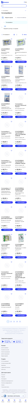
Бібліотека (3, 369)
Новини (2, 384)
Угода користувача (5, 387)
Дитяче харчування (5, 353)
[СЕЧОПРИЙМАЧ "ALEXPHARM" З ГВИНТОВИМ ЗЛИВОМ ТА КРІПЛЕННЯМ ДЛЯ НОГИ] (21, 265)
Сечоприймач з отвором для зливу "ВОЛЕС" (6, 133)
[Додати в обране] (11, 39)
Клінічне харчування (5, 351)
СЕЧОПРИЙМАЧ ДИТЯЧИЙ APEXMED (6, 217)
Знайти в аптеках (7, 61)
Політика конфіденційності (6, 382)
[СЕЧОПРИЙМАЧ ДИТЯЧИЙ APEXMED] (7, 210)
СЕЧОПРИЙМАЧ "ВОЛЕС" (5, 49)
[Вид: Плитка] (14, 35)
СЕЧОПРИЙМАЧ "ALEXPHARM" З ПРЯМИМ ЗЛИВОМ (20, 162)
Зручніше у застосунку (14, 396)
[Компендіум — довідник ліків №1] (5, 2)
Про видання (3, 378)
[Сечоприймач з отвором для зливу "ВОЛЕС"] (7, 125)
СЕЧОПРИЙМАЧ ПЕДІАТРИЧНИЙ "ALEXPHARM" (19, 190)
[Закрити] (23, 396)
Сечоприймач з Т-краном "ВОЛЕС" (6, 189)
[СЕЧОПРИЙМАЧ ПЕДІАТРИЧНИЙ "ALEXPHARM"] (21, 181)
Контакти (3, 374)
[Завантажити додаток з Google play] (6, 341)
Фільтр (25, 34)
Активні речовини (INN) (6, 363)
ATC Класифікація (4, 361)
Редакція (3, 376)
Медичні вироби (4, 355)
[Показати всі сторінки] (25, 11)
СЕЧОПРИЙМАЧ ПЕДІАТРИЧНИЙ (5, 304)
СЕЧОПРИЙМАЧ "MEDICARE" (19, 217)
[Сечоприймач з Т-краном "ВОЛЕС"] (7, 181)
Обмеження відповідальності (7, 380)
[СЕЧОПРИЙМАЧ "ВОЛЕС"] (7, 42)
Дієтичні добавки (4, 347)
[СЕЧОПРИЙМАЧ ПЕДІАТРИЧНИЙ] (7, 297)
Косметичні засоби (5, 349)
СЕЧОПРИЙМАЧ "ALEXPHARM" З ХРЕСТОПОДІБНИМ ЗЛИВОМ (20, 133)
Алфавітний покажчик (5, 367)
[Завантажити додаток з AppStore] (17, 341)
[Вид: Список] (17, 35)
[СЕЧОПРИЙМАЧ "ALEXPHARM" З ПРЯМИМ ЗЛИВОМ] (21, 154)
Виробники (3, 365)
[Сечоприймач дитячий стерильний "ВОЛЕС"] (21, 97)
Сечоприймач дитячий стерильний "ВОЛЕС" (20, 105)
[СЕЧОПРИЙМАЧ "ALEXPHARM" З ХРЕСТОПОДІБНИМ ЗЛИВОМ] (21, 125)
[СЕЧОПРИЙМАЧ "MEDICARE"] (21, 210)
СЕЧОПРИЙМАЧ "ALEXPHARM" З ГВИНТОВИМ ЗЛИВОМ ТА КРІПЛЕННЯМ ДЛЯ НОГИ (20, 275)
